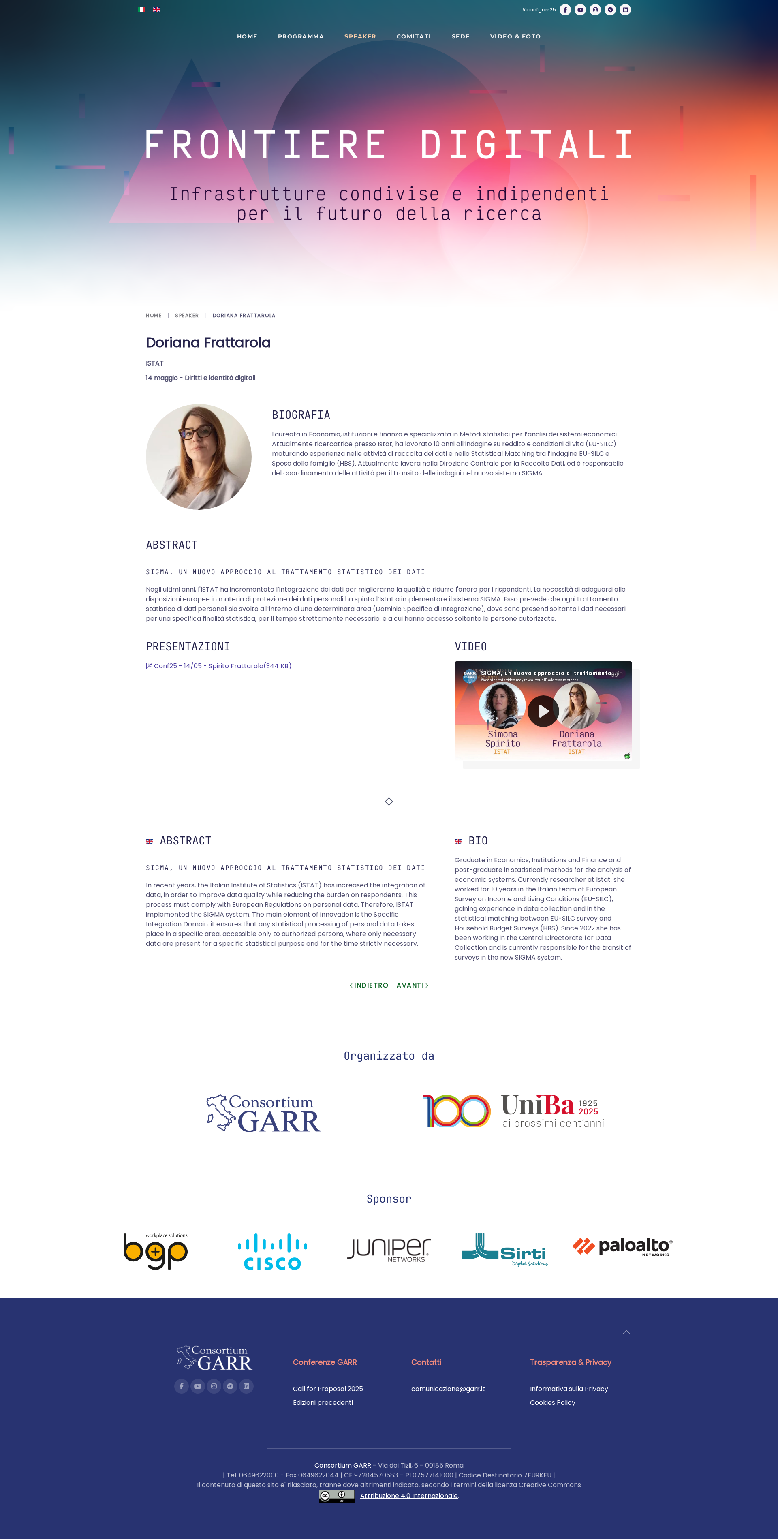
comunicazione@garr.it (448, 1389)
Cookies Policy (552, 1402)
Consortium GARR (342, 1465)
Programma (301, 36)
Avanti (410, 985)
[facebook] (565, 9)
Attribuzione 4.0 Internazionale (409, 1496)
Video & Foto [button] (515, 36)
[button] (626, 1332)
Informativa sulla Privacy (569, 1389)
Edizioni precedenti (323, 1402)
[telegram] (610, 9)
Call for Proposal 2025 (328, 1389)
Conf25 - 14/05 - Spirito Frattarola (223, 666)
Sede (461, 36)
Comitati (414, 36)
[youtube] (580, 9)
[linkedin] (625, 9)
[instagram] (595, 9)
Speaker (360, 36)
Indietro (371, 985)
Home (247, 36)
